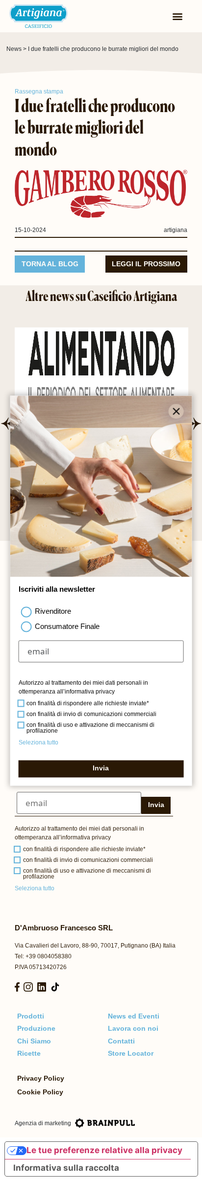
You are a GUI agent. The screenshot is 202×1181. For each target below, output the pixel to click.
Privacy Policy (40, 1078)
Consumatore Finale (67, 626)
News (14, 49)
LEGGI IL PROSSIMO (146, 264)
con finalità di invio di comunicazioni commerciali (88, 860)
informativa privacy (86, 837)
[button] (6, 423)
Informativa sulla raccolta (66, 1168)
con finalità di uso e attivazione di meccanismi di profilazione (87, 873)
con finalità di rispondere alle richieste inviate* (84, 849)
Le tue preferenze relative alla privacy (104, 1150)
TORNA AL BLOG (50, 264)
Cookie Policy (40, 1092)
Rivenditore (53, 611)
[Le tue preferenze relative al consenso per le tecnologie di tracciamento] (185, 1164)
